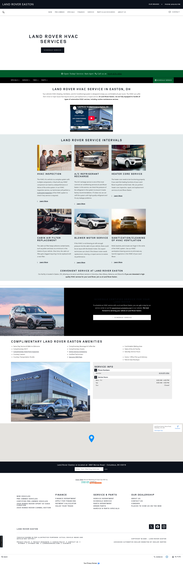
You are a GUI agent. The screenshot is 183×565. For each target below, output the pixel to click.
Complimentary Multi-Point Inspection (26, 352)
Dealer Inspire (159, 542)
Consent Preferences (1, 541)
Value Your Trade (64, 506)
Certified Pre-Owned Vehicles (32, 501)
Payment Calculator (65, 503)
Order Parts (99, 506)
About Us (122, 12)
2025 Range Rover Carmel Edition (34, 507)
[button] (3, 12)
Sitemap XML (33, 543)
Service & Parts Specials (106, 508)
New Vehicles (23, 496)
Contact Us (137, 501)
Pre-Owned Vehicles (27, 498)
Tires (35, 80)
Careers (135, 503)
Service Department (103, 498)
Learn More (43, 201)
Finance (81, 12)
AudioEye (67, 543)
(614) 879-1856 (115, 73)
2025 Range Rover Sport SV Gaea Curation (33, 504)
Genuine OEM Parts (75, 357)
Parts (43, 80)
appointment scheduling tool (122, 308)
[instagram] (164, 526)
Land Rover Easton (157, 539)
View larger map (158, 430)
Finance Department (65, 498)
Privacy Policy (23, 542)
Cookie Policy (58, 542)
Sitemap (21, 543)
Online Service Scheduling (78, 352)
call (140, 305)
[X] (151, 526)
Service (91, 12)
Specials (71, 12)
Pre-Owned (59, 12)
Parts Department (102, 503)
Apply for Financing (65, 501)
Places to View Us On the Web (146, 506)
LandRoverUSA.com (51, 543)
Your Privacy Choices (90, 563)
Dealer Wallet (79, 480)
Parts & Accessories (106, 12)
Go (106, 469)
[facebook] (157, 526)
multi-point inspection (44, 193)
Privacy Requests (41, 542)
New (50, 12)
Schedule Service (52, 50)
